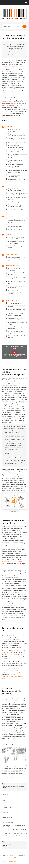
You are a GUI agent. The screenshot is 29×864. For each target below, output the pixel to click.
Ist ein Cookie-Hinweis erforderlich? (14, 130)
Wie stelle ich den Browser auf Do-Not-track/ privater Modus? (17, 194)
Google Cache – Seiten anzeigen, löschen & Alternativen (17, 189)
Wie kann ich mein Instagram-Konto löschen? (16, 269)
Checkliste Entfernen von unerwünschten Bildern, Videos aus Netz (16, 305)
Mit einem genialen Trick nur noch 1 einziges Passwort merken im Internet (17, 155)
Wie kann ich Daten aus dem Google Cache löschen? (16, 332)
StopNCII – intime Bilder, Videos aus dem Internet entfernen (17, 310)
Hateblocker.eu (6, 846)
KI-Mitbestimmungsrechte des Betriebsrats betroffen (13, 561)
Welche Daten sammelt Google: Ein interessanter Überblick (16, 146)
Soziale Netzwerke (11, 265)
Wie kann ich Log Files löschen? (16, 209)
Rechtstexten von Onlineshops (10, 93)
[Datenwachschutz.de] (14, 14)
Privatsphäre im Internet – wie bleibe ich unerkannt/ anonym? (16, 180)
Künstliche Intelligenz (12, 254)
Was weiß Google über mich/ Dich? (17, 142)
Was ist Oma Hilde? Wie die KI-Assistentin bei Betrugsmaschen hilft (17, 259)
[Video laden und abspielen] (14, 352)
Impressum (13, 857)
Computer (9, 216)
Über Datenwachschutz (8, 855)
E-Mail (7, 234)
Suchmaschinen (10, 300)
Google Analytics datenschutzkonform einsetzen (16, 134)
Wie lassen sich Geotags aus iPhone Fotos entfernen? (16, 205)
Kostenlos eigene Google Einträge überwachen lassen (17, 150)
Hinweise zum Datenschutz (17, 357)
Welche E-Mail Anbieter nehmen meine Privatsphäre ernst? (17, 238)
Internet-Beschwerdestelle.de (9, 789)
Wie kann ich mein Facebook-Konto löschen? (16, 286)
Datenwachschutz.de (13, 861)
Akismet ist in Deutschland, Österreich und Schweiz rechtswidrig (15, 166)
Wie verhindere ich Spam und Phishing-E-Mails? (16, 242)
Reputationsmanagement (9, 105)
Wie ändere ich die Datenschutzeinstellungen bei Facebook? (16, 292)
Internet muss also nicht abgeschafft (14, 676)
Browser (8, 186)
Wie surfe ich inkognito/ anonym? (17, 202)
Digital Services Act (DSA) (17, 615)
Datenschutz (20, 855)
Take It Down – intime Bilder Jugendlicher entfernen (16, 314)
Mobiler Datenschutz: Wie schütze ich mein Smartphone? (17, 171)
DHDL (20, 416)
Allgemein (9, 126)
